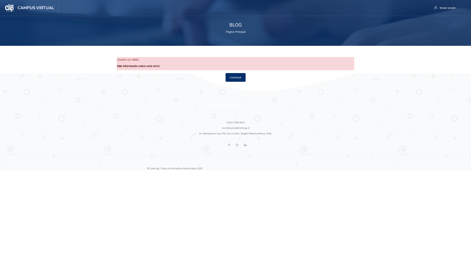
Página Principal (235, 31)
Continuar (236, 77)
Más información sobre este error (138, 66)
